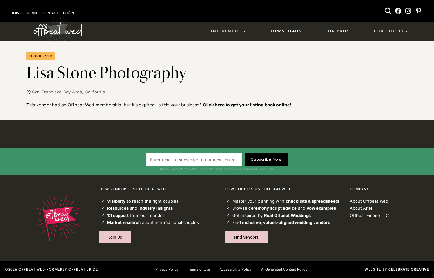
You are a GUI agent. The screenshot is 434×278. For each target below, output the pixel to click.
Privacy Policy (232, 169)
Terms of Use (199, 269)
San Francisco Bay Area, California (68, 92)
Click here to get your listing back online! (247, 104)
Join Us (115, 237)
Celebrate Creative (408, 269)
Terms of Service (257, 169)
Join (15, 13)
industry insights (156, 208)
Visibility (116, 201)
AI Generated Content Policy (284, 269)
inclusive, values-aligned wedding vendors (286, 222)
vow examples (321, 208)
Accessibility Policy (236, 269)
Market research (124, 222)
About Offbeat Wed (369, 201)
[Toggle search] (388, 11)
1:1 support (118, 215)
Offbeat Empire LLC (369, 215)
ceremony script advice (272, 208)
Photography (40, 56)
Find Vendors (246, 237)
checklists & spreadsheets (312, 201)
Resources (118, 208)
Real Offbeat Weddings (287, 215)
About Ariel (361, 208)
